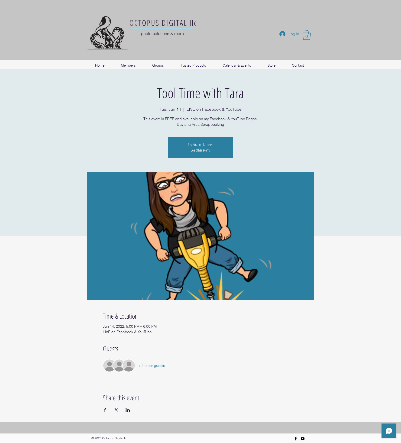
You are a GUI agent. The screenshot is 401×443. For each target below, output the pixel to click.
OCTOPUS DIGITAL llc (163, 22)
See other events (200, 150)
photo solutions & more (162, 33)
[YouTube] (302, 438)
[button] (307, 35)
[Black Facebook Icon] (295, 438)
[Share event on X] (116, 410)
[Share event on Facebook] (105, 410)
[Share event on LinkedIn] (128, 410)
